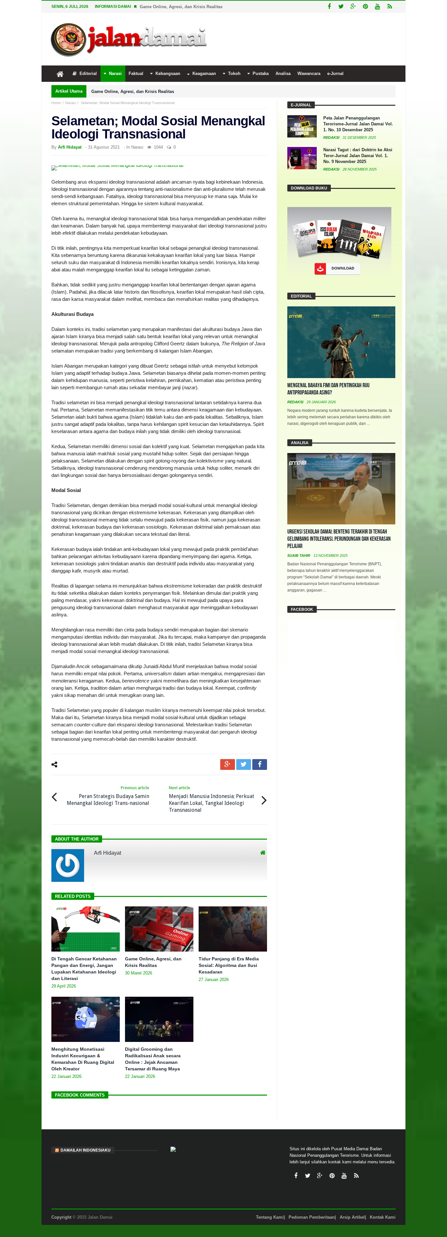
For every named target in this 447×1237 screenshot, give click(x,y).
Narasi (70, 103)
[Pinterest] (365, 7)
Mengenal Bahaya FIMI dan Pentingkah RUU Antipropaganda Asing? (328, 389)
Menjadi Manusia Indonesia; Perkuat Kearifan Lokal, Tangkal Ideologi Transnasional (211, 799)
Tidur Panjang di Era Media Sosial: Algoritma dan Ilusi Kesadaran (229, 965)
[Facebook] (329, 7)
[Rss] (390, 7)
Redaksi (331, 137)
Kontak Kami (383, 1217)
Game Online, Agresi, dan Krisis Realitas (181, 6)
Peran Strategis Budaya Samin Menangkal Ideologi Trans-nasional (108, 795)
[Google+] (353, 7)
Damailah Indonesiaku (86, 1150)
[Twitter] (341, 7)
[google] (227, 764)
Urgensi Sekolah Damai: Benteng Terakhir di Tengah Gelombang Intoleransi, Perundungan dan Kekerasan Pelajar (339, 539)
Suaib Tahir (299, 555)
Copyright (61, 1217)
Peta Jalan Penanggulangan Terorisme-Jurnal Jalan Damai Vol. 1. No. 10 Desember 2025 (358, 124)
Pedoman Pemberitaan (312, 1217)
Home (56, 103)
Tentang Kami (270, 1217)
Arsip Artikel (352, 1217)
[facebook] (259, 764)
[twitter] (243, 764)
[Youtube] (377, 7)
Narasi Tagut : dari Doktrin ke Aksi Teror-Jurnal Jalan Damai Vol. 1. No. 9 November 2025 (357, 155)
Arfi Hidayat (69, 147)
